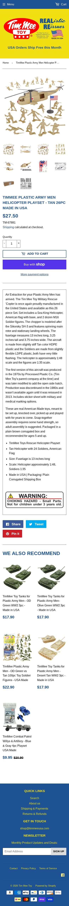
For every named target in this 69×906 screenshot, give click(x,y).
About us (34, 803)
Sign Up (58, 851)
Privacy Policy (28, 868)
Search (34, 798)
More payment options (34, 274)
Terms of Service (48, 868)
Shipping (8, 227)
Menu (10, 4)
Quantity (7, 236)
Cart (63, 4)
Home (6, 62)
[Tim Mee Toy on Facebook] (63, 875)
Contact (14, 868)
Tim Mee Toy (25, 885)
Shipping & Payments (34, 808)
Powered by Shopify (45, 885)
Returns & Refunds (35, 813)
